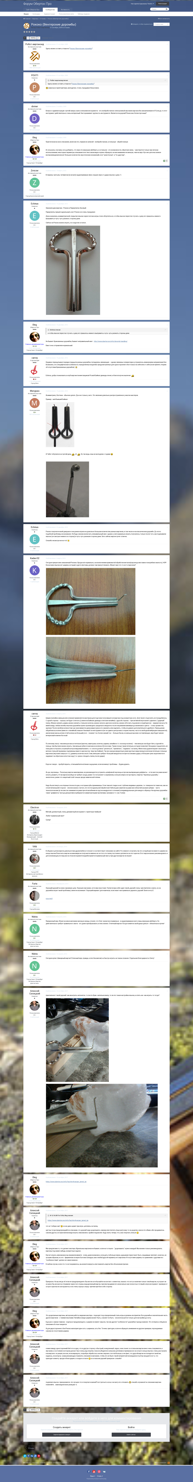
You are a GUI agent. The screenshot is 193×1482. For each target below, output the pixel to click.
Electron (34, 807)
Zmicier (35, 170)
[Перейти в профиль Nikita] (35, 929)
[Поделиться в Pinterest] (38, 1455)
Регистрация (162, 3)
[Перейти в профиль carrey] (35, 370)
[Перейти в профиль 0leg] (35, 150)
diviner (34, 106)
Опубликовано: (57, 44)
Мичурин (34, 391)
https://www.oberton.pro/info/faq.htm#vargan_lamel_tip (66, 1182)
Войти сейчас (131, 1434)
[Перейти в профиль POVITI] (35, 87)
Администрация (49, 14)
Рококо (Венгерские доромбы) (81, 48)
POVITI (34, 75)
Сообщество (50, 10)
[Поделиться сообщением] (167, 44)
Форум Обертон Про (37, 4)
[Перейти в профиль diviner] (35, 119)
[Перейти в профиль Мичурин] (35, 403)
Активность (65, 10)
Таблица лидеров (84, 14)
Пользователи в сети (66, 14)
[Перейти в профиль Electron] (35, 820)
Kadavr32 (34, 558)
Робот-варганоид (42, 27)
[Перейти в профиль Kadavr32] (35, 570)
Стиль (99, 1476)
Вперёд (33, 38)
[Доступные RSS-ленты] (169, 1463)
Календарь (36, 14)
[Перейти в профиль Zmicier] (35, 183)
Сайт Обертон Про (32, 10)
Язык (92, 1476)
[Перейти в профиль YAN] (35, 859)
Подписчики (159, 24)
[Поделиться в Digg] (31, 1455)
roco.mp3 (49, 898)
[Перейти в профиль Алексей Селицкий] (35, 1006)
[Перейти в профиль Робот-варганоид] (27, 26)
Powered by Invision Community (96, 1479)
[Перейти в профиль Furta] (35, 896)
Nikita (35, 916)
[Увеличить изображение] (76, 367)
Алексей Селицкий (34, 992)
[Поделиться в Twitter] (24, 1455)
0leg (35, 137)
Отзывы (67, 27)
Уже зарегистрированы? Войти (142, 4)
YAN (35, 846)
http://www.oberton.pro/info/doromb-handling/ (110, 341)
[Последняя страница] (38, 38)
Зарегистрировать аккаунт (61, 1434)
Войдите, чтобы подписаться (142, 24)
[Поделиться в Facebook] (28, 1455)
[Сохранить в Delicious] (35, 1455)
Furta (34, 883)
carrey (35, 357)
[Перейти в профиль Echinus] (35, 216)
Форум (26, 14)
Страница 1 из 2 (47, 38)
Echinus (34, 203)
